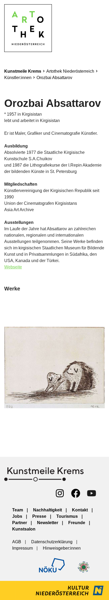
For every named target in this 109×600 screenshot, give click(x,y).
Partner (19, 522)
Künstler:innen (17, 77)
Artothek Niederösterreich (70, 71)
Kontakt (80, 510)
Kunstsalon (23, 529)
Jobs (17, 516)
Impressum (22, 548)
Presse (39, 516)
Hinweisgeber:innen (62, 548)
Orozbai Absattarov (54, 77)
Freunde (76, 522)
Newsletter (47, 522)
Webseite (13, 267)
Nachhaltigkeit (47, 510)
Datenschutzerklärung (51, 542)
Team (17, 510)
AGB (16, 542)
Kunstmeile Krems (22, 71)
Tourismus (67, 516)
